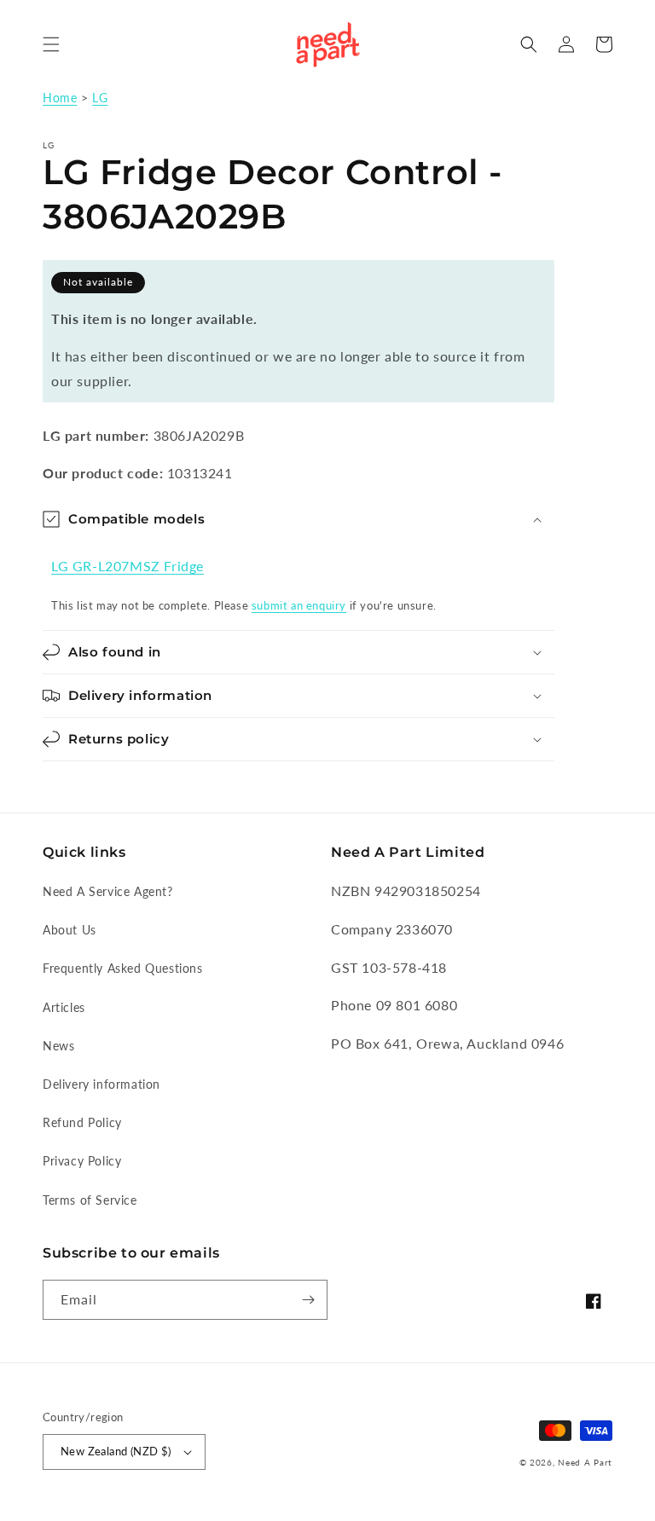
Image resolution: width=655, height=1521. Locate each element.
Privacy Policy (82, 1161)
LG (99, 98)
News (58, 1045)
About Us (69, 929)
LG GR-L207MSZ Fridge (127, 566)
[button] (51, 44)
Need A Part (585, 1462)
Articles (64, 1007)
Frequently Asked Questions (123, 968)
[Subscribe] (308, 1300)
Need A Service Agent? (108, 891)
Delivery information (101, 1084)
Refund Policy (82, 1122)
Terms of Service (90, 1200)
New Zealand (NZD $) (116, 1451)
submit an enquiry (299, 605)
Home (60, 98)
